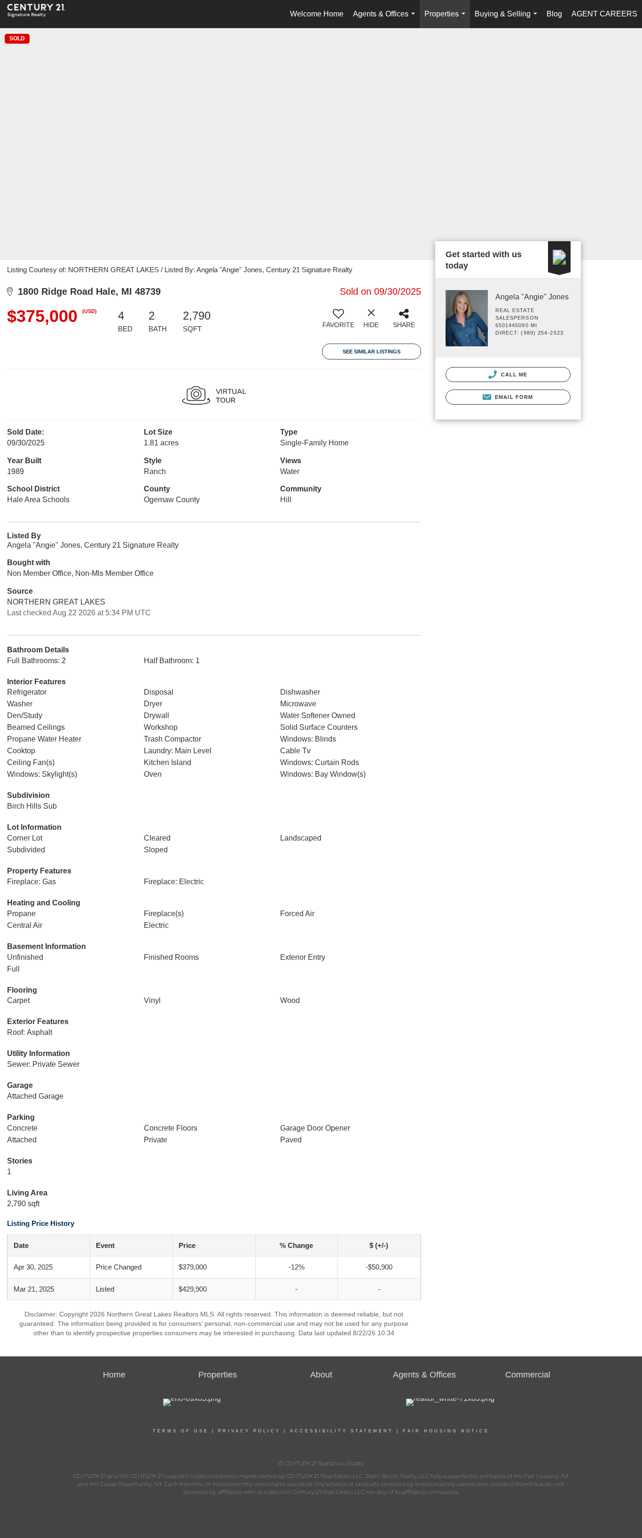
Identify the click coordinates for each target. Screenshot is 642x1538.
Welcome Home (317, 14)
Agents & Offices (386, 19)
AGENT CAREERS (604, 14)
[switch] (338, 322)
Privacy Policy (249, 1431)
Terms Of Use (181, 1431)
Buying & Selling (508, 19)
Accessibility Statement (341, 1431)
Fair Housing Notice (446, 1431)
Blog (554, 14)
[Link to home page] (41, 14)
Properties (446, 19)
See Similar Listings (371, 351)
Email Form (513, 397)
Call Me (513, 374)
